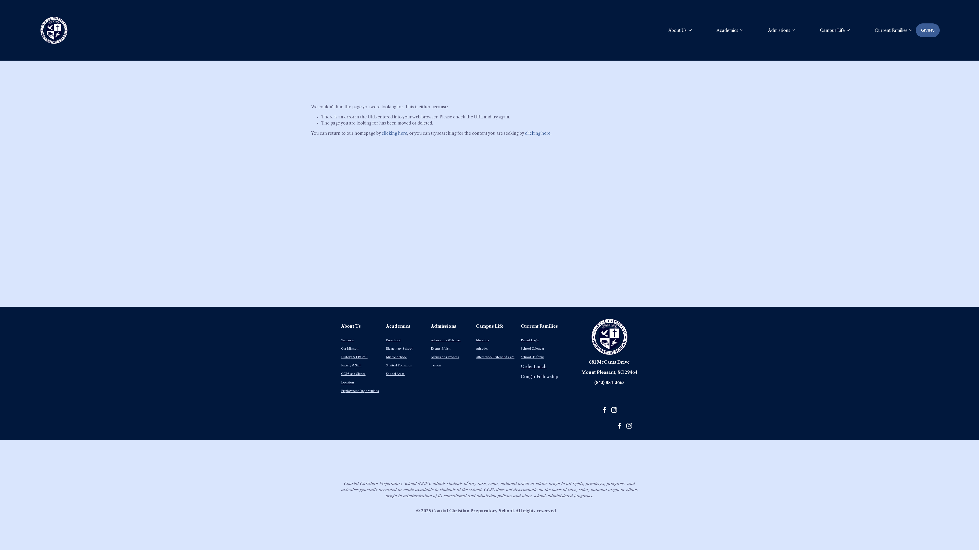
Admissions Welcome (446, 340)
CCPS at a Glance (353, 374)
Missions (482, 340)
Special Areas (395, 374)
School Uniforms (532, 357)
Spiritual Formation (399, 365)
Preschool (393, 340)
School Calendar (532, 348)
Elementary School (399, 348)
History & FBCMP (354, 357)
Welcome (347, 340)
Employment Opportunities (360, 391)
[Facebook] (604, 410)
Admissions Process (445, 357)
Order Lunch (534, 366)
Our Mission (349, 348)
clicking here (394, 133)
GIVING (928, 30)
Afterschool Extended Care (495, 357)
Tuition (436, 365)
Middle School (396, 357)
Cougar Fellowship (539, 376)
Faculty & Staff (351, 365)
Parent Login (530, 340)
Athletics (482, 348)
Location (347, 382)
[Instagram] (614, 410)
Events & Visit (440, 348)
